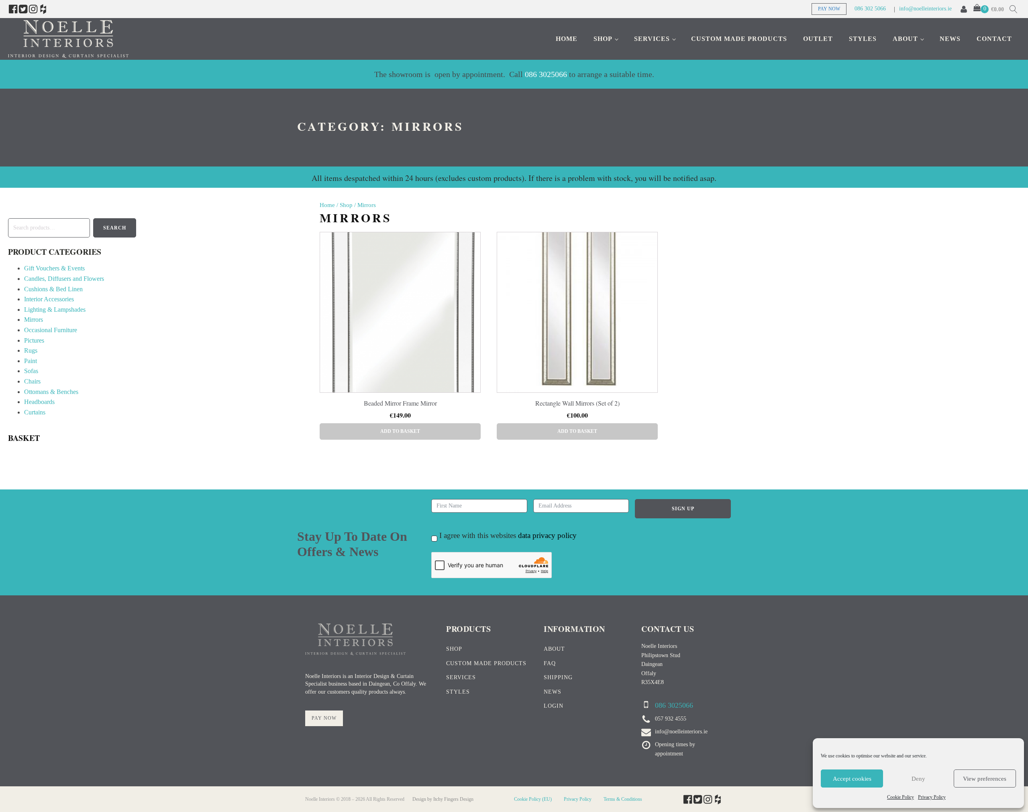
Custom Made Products (739, 38)
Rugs (30, 350)
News (950, 38)
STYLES (458, 692)
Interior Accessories (49, 299)
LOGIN (553, 706)
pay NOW (324, 718)
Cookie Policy (900, 797)
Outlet (818, 38)
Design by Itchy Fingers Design (442, 799)
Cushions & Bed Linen (53, 289)
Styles (863, 38)
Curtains (34, 412)
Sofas (31, 370)
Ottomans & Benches (51, 391)
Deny (918, 778)
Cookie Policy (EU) (533, 799)
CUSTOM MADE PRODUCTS (486, 663)
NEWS (552, 692)
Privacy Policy (932, 797)
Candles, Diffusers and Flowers (64, 278)
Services (652, 38)
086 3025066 (546, 74)
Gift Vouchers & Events (54, 268)
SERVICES (461, 677)
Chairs (32, 381)
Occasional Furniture (50, 330)
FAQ (550, 663)
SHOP (454, 649)
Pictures (34, 340)
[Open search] (1013, 9)
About (905, 38)
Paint (30, 360)
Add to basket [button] (400, 431)
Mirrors (33, 319)
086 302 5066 (870, 9)
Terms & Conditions (623, 799)
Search (114, 228)
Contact (994, 38)
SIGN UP (683, 509)
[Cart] (981, 9)
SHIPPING (558, 677)
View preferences (984, 778)
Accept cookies (852, 778)
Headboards (39, 401)
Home (566, 38)
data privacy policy (547, 535)
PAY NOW (829, 9)
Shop (603, 38)
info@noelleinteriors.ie (925, 9)
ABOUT (554, 649)
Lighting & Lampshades (55, 309)
